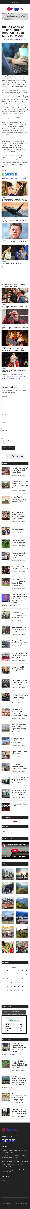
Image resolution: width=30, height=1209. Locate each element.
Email (3, 422)
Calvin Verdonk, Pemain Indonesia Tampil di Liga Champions (18, 582)
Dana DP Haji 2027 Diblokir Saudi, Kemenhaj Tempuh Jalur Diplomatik (18, 515)
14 (19, 982)
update (20, 374)
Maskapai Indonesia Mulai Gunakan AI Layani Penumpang (18, 727)
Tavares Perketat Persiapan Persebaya (19, 541)
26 (11, 990)
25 (7, 990)
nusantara (15, 374)
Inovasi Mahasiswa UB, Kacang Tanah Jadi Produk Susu (19, 470)
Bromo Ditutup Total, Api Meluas (19, 805)
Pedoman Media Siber (7, 1184)
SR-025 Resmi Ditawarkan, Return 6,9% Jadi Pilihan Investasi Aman (18, 500)
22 (22, 986)
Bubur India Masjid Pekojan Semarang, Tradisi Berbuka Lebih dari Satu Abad (19, 1064)
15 (22, 982)
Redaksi (4, 1180)
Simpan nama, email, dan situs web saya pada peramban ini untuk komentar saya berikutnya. (14, 441)
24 (3, 990)
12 (11, 982)
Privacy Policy (5, 1187)
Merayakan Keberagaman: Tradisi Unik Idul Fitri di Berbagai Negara (19, 1097)
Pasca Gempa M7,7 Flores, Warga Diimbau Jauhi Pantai (19, 669)
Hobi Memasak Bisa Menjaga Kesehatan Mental (18, 629)
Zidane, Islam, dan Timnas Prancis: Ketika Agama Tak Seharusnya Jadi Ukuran (19, 598)
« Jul (3, 1000)
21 (19, 986)
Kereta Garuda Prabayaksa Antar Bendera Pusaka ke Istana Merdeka (18, 615)
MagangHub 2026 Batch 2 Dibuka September (18, 555)
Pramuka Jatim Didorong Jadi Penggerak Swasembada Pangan (19, 712)
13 (15, 982)
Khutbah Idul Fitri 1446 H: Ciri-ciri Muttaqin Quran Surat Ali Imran (19, 1111)
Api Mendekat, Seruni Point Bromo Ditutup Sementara (19, 740)
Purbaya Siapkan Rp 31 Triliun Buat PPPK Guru (19, 529)
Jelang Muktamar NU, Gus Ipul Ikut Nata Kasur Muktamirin (19, 792)
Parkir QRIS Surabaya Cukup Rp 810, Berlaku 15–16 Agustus (19, 682)
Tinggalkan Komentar (20, 39)
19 (11, 986)
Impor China (9, 378)
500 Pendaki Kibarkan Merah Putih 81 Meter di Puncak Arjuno (19, 655)
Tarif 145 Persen (16, 378)
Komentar (5, 396)
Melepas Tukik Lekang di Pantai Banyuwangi (19, 642)
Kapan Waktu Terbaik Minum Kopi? (19, 753)
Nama (4, 414)
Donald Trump (17, 376)
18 (7, 986)
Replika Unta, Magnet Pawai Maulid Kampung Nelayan (15, 1161)
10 (3, 982)
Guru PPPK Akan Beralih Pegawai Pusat (19, 567)
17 (3, 986)
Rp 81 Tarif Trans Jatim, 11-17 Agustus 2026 (19, 779)
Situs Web (4, 431)
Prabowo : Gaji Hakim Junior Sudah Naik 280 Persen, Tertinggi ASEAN (19, 697)
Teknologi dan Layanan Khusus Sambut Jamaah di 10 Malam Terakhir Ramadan (19, 1047)
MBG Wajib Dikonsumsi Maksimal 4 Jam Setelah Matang (19, 766)
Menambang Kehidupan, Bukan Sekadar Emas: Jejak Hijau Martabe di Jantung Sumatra (18, 1080)
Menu (16, 2)
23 (26, 986)
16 (26, 982)
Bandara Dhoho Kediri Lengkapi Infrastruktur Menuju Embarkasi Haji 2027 (19, 484)
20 (15, 986)
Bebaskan (10, 376)
